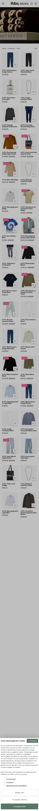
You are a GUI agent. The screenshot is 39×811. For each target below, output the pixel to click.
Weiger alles (19, 793)
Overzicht (33, 741)
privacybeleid (22, 774)
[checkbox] (8, 779)
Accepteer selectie (19, 800)
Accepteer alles (20, 806)
